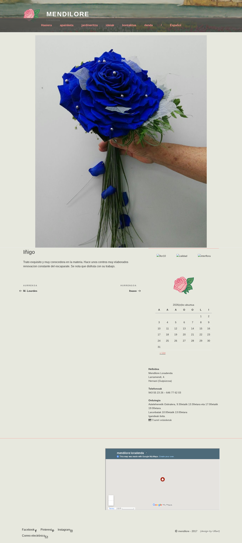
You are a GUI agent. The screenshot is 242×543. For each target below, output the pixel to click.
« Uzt (162, 352)
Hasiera (46, 25)
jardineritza (89, 25)
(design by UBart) (210, 531)
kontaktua (129, 25)
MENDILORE (67, 14)
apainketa (66, 25)
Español (175, 25)
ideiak (110, 25)
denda (148, 25)
